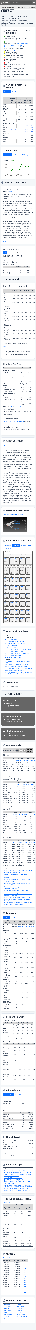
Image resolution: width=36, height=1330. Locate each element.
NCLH (5, 569)
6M (12, 158)
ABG (16, 558)
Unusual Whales (21, 1314)
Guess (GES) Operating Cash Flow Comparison (18, 649)
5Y (26, 158)
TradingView (7, 1306)
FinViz (6, 1318)
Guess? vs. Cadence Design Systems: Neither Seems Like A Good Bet (16, 887)
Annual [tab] (6, 917)
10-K (25, 1268)
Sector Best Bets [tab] (8, 548)
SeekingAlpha (8, 1308)
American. (32, 760)
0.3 (11, 125)
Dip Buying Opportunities (13, 705)
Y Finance (7, 1304)
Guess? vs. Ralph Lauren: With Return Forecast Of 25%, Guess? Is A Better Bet (18, 871)
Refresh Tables (29, 750)
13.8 (26, 131)
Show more (6, 241)
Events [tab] (6, 95)
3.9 (32, 127)
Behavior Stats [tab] (8, 1095)
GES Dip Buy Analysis (11, 645)
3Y (23, 158)
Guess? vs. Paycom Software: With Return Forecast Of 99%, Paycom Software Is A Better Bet (18, 903)
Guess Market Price (10, 647)
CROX (27, 569)
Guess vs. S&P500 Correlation (13, 657)
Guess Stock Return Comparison (13, 1178)
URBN (19, 345)
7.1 (21, 127)
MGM (11, 569)
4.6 (11, 127)
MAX (30, 158)
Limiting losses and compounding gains (14, 421)
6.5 (11, 129)
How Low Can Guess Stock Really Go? (15, 643)
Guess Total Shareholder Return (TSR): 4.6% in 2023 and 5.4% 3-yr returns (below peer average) (18, 1185)
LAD (5, 558)
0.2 (32, 125)
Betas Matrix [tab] (18, 1095)
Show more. (11, 50)
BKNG (16, 578)
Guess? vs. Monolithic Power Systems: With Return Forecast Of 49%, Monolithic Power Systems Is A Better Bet (18, 899)
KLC (27, 558)
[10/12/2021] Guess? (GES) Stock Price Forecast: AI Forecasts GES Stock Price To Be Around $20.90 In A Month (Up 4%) (18, 1181)
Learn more (11, 431)
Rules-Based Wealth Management (15, 735)
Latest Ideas (9, 703)
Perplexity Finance (22, 1316)
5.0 (32, 131)
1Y (20, 158)
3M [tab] (5, 252)
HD (26, 578)
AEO (16, 345)
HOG (16, 618)
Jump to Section (7, 9)
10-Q (24, 1262)
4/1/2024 (25, 927)
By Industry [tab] (7, 545)
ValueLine (19, 1308)
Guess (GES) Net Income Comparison (15, 651)
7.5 (15, 129)
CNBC (5, 1312)
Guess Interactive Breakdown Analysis (13, 514)
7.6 (32, 129)
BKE (27, 618)
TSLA (21, 586)
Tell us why (19, 1320)
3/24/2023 (31, 927)
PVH (9, 345)
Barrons (19, 1304)
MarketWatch (8, 1314)
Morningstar (20, 1306)
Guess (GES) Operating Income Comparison (17, 653)
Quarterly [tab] (13, 917)
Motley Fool (7, 1310)
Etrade (19, 1312)
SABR (21, 558)
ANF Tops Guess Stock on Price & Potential (16, 666)
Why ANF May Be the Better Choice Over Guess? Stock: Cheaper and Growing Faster (18, 669)
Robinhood (20, 1310)
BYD (11, 618)
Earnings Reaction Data (12, 707)
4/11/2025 (20, 927)
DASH (11, 578)
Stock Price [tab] (7, 155)
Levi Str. (21, 760)
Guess (12, 760)
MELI (5, 578)
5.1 (15, 127)
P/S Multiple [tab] (25, 155)
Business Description (11, 446)
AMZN (21, 578)
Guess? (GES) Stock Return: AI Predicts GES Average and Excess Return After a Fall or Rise (17, 1189)
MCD (5, 594)
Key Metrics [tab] (15, 92)
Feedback (11, 191)
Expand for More (7, 1202)
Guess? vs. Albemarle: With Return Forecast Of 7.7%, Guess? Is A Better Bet (17, 891)
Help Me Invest (21, 7)
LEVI (11, 345)
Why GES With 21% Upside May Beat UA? (15, 874)
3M (8, 158)
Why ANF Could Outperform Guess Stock (16, 664)
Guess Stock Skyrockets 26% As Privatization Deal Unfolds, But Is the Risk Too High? (18, 673)
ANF (14, 345)
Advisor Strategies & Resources (14, 721)
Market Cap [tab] (16, 155)
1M (5, 158)
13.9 (21, 131)
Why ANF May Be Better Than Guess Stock (16, 641)
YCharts (6, 1316)
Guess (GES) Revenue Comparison (14, 655)
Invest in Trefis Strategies (8, 7)
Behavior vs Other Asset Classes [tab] (13, 1098)
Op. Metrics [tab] (25, 92)
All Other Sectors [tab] (26, 545)
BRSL (5, 618)
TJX (27, 586)
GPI (10, 558)
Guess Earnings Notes (11, 639)
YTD (16, 158)
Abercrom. (26, 760)
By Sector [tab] (16, 545)
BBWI (21, 618)
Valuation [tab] (7, 92)
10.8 (21, 129)
